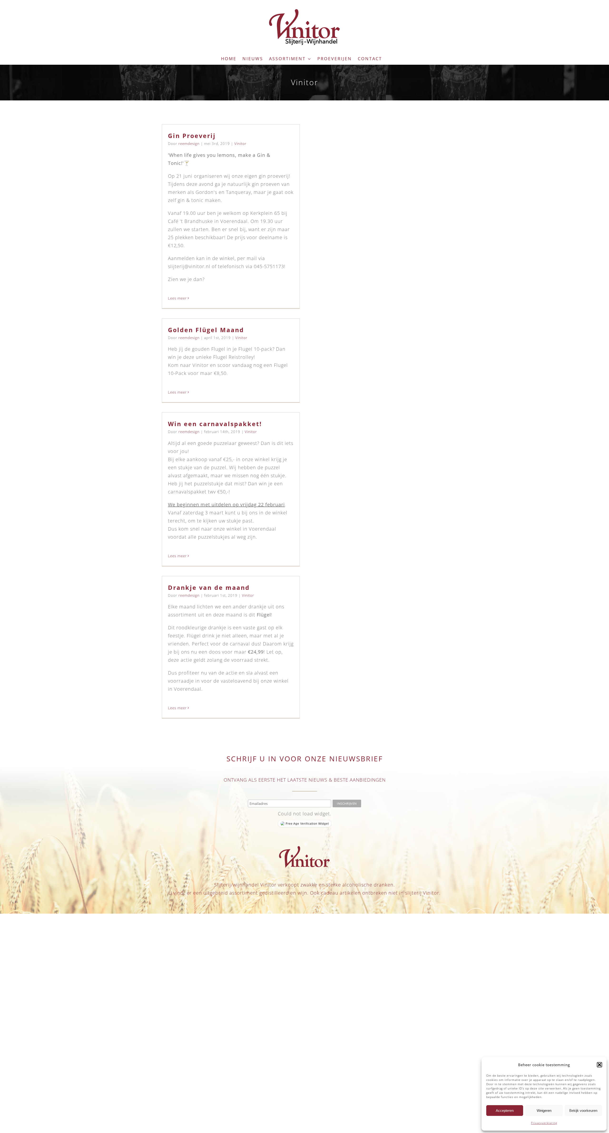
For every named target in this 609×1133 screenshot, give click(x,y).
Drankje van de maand (209, 587)
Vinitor (240, 143)
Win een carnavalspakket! (215, 424)
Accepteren (505, 1110)
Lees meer (177, 298)
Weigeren (544, 1110)
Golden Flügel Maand (206, 330)
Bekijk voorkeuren (583, 1110)
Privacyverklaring (544, 1123)
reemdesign (189, 143)
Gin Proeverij (192, 136)
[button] (599, 1064)
